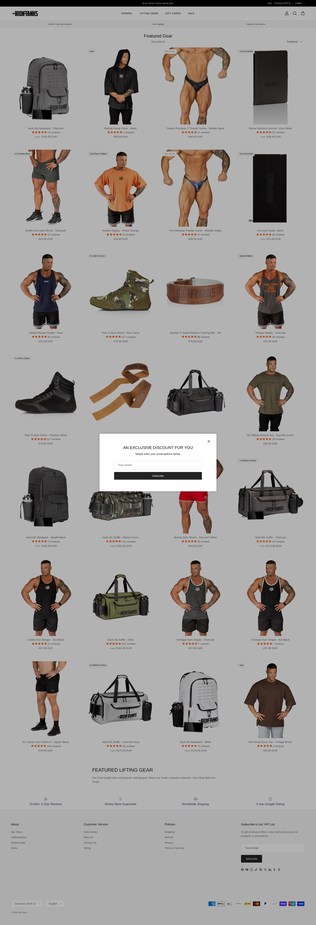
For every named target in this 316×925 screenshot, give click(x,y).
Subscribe (158, 475)
